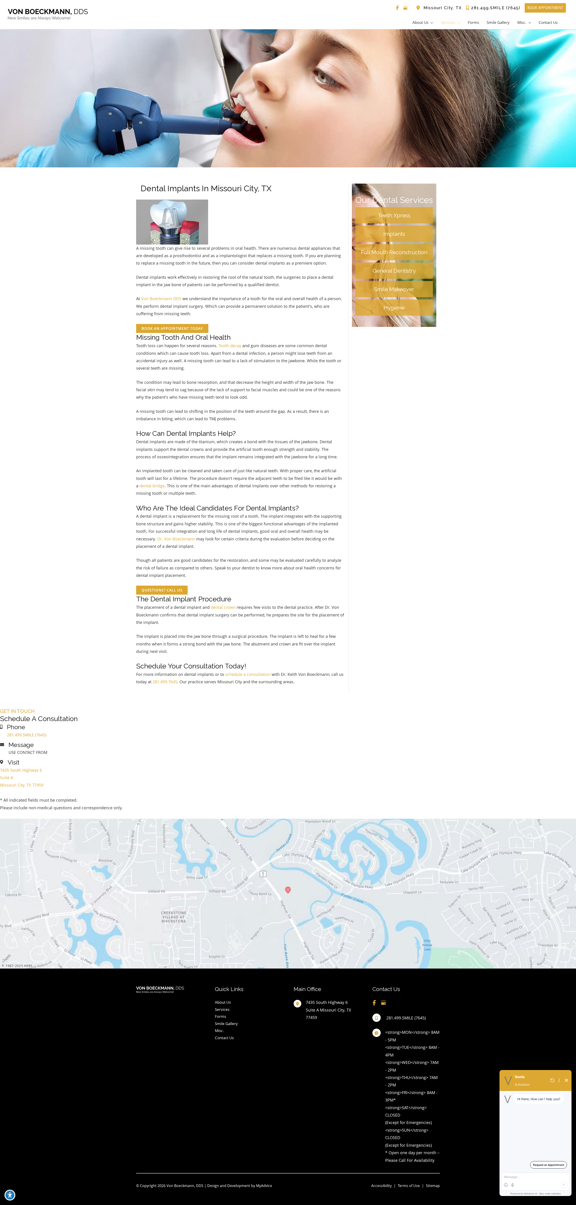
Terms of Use (409, 1185)
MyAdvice (263, 1185)
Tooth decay (229, 345)
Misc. (219, 1030)
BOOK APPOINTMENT (545, 7)
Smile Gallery (226, 1023)
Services (222, 1009)
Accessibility (381, 1185)
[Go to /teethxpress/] (394, 215)
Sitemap (433, 1185)
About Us (223, 1002)
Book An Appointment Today (172, 328)
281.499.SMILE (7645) (495, 7)
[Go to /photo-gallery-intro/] (394, 289)
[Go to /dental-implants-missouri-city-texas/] (394, 234)
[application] (430, 22)
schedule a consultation (247, 674)
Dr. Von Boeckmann (176, 539)
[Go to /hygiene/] (394, 307)
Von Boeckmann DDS (161, 298)
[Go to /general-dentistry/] (394, 271)
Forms (220, 1016)
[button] (172, 328)
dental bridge (152, 485)
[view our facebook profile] (397, 8)
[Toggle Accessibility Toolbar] (9, 1195)
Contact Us (224, 1037)
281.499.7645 (165, 681)
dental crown (223, 607)
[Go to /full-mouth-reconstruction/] (394, 252)
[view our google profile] (405, 8)
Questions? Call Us (162, 590)
